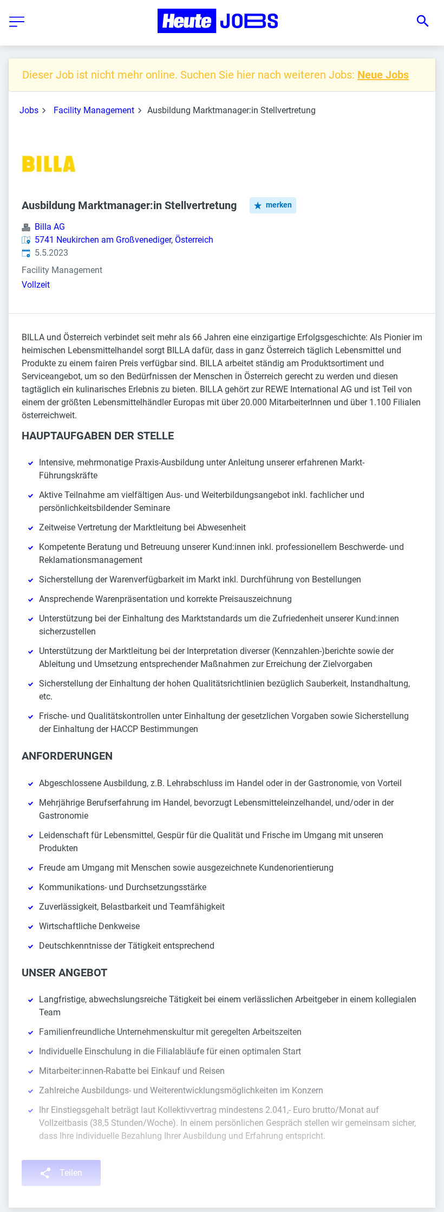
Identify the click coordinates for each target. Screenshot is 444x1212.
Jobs (28, 110)
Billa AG (50, 227)
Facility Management (94, 110)
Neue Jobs (383, 74)
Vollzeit (36, 285)
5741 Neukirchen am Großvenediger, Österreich (124, 240)
